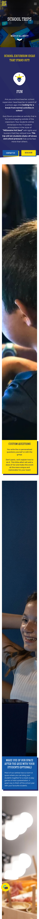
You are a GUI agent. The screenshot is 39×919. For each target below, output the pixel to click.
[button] (35, 3)
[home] (4, 4)
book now (28, 153)
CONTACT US (10, 153)
